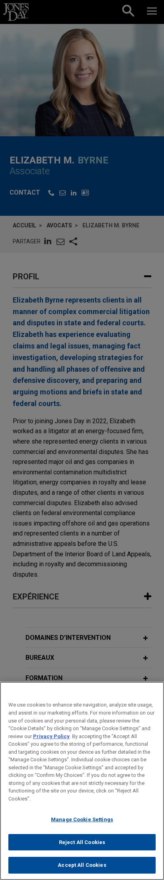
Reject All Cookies (82, 842)
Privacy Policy (51, 736)
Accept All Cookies (82, 865)
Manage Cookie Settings (82, 819)
